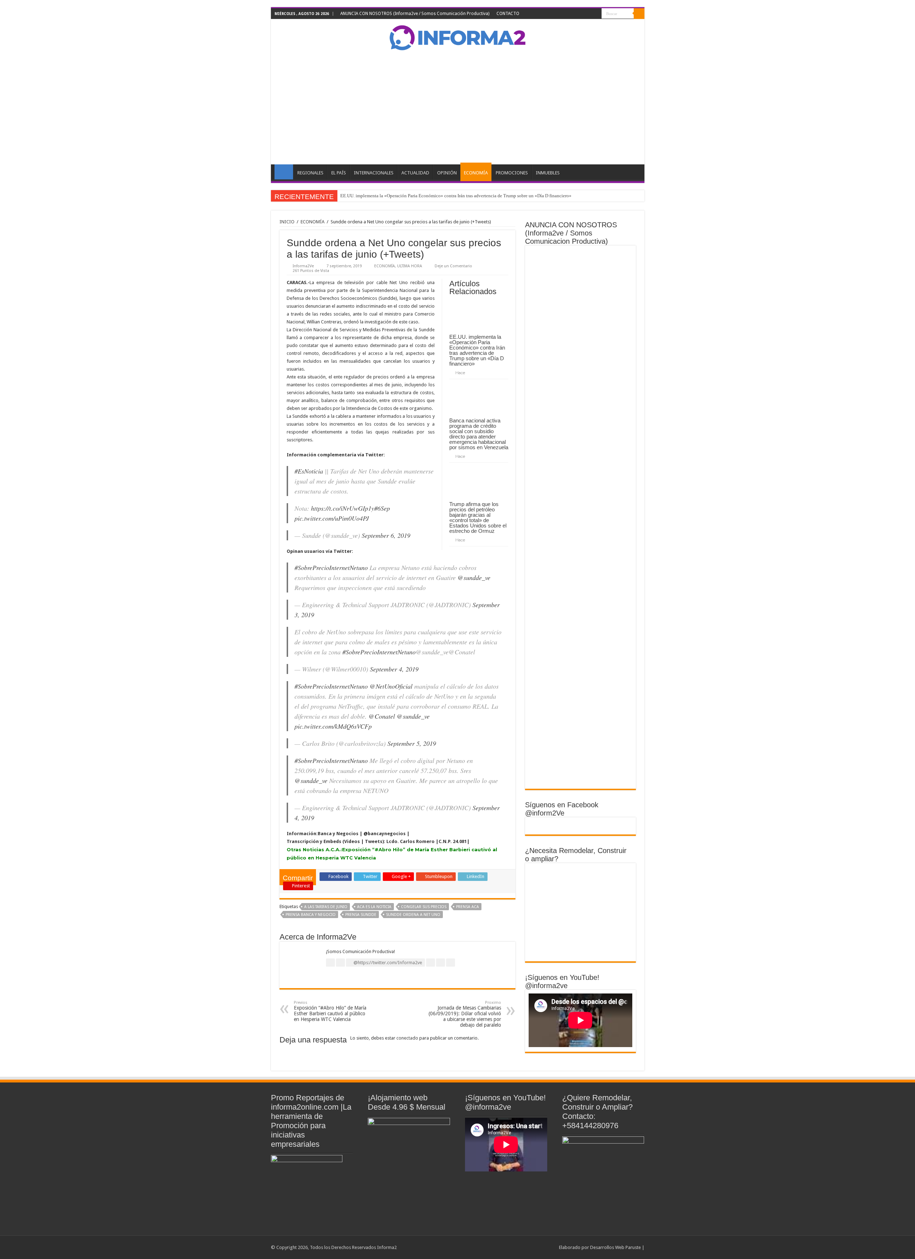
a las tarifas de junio (325, 906)
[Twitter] (576, 14)
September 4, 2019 (394, 669)
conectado (407, 1038)
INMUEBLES (548, 172)
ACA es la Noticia (374, 906)
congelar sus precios (423, 906)
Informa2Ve (303, 266)
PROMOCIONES (512, 172)
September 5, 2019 (411, 743)
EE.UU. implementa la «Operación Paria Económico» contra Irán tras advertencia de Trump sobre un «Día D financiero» (456, 195)
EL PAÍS (338, 172)
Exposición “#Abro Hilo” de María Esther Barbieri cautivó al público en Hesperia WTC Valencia (330, 1011)
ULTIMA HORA (409, 266)
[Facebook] (569, 14)
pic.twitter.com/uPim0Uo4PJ (332, 518)
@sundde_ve (474, 577)
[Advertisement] (457, 107)
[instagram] (596, 14)
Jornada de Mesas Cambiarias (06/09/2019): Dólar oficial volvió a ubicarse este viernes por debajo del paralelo (465, 1014)
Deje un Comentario (453, 266)
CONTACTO (507, 13)
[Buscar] (639, 13)
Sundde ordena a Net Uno (413, 914)
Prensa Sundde (360, 914)
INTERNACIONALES (374, 172)
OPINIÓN (447, 172)
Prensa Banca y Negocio (311, 914)
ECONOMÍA (476, 172)
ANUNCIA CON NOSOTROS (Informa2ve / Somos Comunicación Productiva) (414, 13)
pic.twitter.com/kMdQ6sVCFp (333, 726)
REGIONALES (310, 172)
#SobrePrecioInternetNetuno (331, 567)
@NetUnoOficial (391, 686)
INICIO (283, 171)
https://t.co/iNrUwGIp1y (342, 508)
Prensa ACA (467, 906)
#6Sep (382, 508)
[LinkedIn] (582, 14)
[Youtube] (589, 14)
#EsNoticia (309, 471)
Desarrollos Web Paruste (615, 1247)
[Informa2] (457, 36)
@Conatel (382, 716)
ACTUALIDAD (415, 172)
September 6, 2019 (386, 535)
